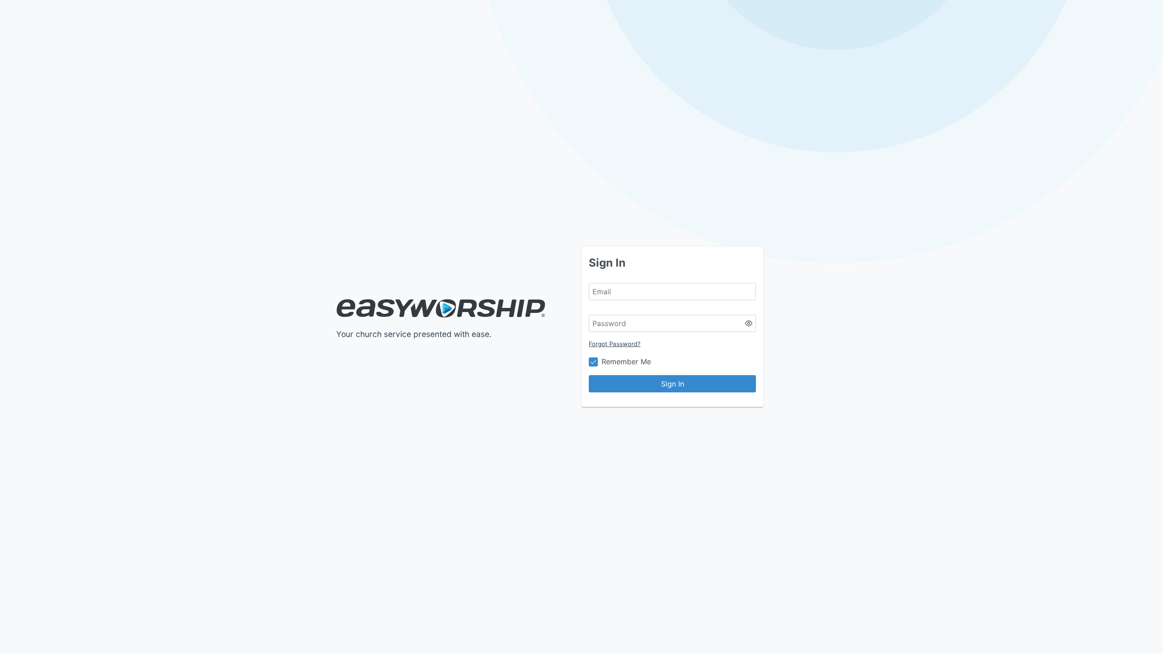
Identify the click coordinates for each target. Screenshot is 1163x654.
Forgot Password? (615, 343)
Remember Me (626, 361)
